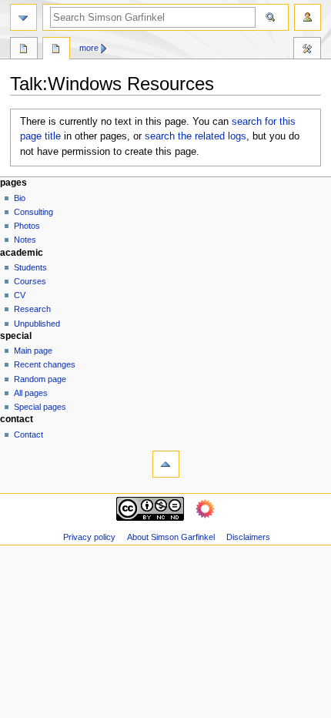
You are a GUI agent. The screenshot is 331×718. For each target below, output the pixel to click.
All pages (31, 393)
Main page (33, 350)
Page (24, 50)
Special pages (40, 406)
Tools (307, 50)
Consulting (33, 211)
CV (19, 295)
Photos (27, 225)
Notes (25, 239)
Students (30, 267)
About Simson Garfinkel (171, 537)
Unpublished (37, 323)
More (89, 47)
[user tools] (307, 17)
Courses (30, 281)
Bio (19, 198)
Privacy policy (89, 537)
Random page (40, 379)
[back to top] (165, 464)
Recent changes (44, 364)
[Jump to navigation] (23, 17)
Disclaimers (248, 537)
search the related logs (195, 136)
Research (32, 309)
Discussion (56, 50)
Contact (28, 434)
